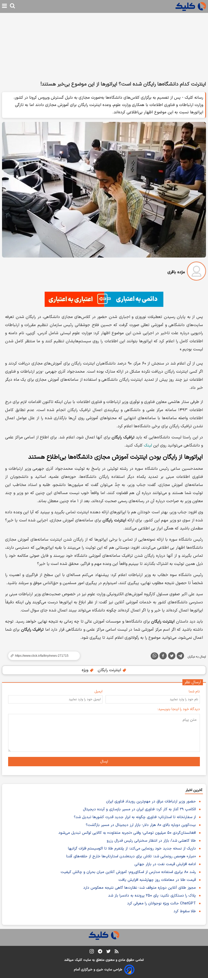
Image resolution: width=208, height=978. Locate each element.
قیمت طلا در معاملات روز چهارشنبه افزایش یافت (157, 880)
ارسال (104, 761)
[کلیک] (191, 6)
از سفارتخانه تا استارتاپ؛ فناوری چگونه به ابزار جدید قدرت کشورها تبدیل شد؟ (135, 817)
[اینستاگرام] (92, 952)
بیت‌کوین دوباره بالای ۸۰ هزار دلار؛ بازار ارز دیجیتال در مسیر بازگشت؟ (141, 825)
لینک (148, 445)
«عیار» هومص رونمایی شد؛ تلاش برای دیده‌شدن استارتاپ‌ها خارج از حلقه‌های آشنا (131, 856)
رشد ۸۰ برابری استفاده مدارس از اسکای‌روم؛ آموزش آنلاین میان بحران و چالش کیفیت (128, 872)
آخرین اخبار (194, 790)
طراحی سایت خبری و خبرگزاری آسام (98, 969)
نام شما (194, 691)
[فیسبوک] (163, 657)
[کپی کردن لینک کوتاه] (42, 656)
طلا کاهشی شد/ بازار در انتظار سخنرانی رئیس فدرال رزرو (151, 841)
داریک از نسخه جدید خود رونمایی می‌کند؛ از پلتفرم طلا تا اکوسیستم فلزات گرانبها (132, 849)
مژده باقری (176, 272)
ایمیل (98, 691)
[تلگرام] (180, 657)
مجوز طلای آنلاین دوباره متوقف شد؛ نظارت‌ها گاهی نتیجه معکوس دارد (139, 888)
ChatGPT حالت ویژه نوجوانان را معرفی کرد (161, 903)
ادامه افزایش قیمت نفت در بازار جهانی (165, 864)
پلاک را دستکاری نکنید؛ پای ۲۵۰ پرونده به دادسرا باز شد (152, 896)
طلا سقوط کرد (185, 911)
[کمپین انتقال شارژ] (104, 299)
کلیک (78, 960)
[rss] (116, 952)
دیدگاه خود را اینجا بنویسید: (179, 709)
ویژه (86, 670)
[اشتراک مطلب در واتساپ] (154, 656)
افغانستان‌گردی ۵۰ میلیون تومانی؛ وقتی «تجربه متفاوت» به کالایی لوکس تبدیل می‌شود (127, 833)
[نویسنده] (196, 272)
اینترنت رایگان (110, 670)
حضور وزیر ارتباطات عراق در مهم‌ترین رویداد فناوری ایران (151, 801)
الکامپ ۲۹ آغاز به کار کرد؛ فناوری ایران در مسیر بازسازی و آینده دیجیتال (139, 809)
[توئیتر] (172, 657)
